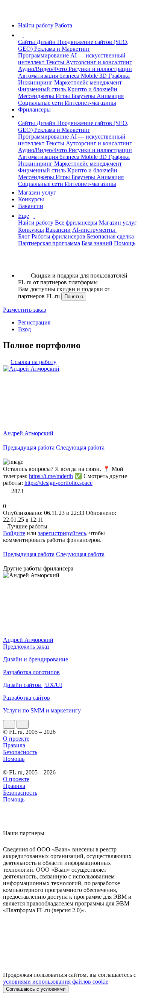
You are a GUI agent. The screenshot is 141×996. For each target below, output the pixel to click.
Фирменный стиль (42, 89)
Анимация (110, 96)
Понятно (73, 296)
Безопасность (20, 752)
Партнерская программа (49, 243)
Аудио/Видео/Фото (43, 69)
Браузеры (84, 96)
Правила (14, 745)
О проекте (16, 738)
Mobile (90, 75)
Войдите (14, 533)
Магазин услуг (38, 192)
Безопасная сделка (110, 236)
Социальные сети (41, 103)
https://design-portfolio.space (58, 483)
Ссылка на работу (33, 362)
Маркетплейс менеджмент (88, 82)
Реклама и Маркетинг (62, 48)
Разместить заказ (24, 309)
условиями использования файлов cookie (55, 981)
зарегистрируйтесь (62, 533)
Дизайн (46, 42)
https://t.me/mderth (51, 476)
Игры (63, 96)
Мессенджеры (37, 96)
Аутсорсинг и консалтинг (99, 62)
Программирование (44, 55)
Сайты (27, 42)
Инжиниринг (36, 82)
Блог (24, 236)
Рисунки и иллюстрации (100, 69)
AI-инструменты (94, 229)
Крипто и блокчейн (92, 89)
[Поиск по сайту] (24, 263)
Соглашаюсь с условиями (35, 989)
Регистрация (34, 322)
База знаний (97, 243)
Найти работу (35, 222)
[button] (25, 35)
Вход (24, 329)
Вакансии (30, 206)
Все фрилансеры (76, 222)
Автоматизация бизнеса (49, 75)
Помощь (124, 243)
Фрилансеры (34, 109)
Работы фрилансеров (58, 236)
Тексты (56, 62)
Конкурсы (31, 199)
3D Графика (114, 75)
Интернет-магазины (90, 103)
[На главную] (10, 12)
